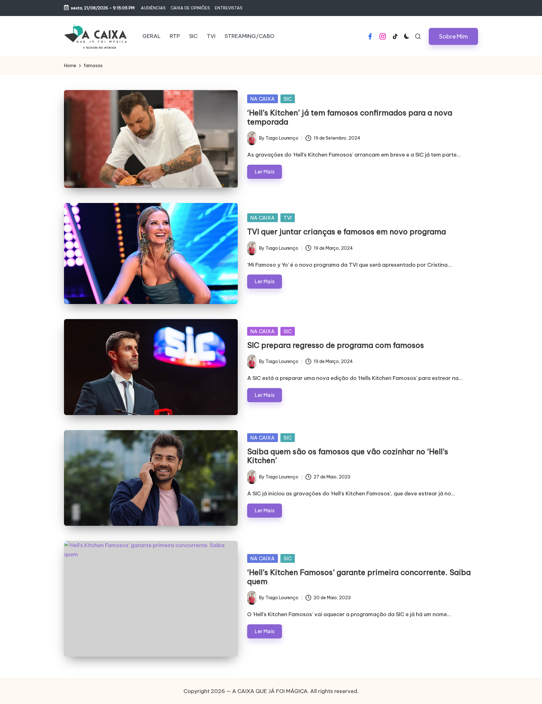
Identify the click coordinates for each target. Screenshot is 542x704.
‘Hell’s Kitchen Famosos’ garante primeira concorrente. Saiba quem (359, 577)
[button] (453, 36)
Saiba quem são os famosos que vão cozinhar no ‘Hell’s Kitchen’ (347, 456)
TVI (288, 218)
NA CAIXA (262, 99)
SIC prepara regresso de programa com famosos (335, 345)
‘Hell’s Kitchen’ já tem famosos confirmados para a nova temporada (349, 117)
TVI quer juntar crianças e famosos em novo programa (346, 231)
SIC (288, 99)
